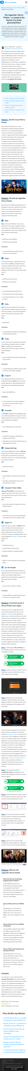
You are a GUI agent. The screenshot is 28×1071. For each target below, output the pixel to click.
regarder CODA (16, 536)
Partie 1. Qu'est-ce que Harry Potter (14, 98)
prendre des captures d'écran (17, 758)
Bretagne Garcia (9, 48)
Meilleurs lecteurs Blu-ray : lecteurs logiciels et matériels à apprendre (14, 1044)
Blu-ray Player (9, 614)
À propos (19, 1063)
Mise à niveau (5, 1063)
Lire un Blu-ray (17, 7)
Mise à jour (12, 1063)
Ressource (9, 7)
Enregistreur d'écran (12, 734)
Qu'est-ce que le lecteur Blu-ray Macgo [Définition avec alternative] (14, 1031)
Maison (3, 7)
